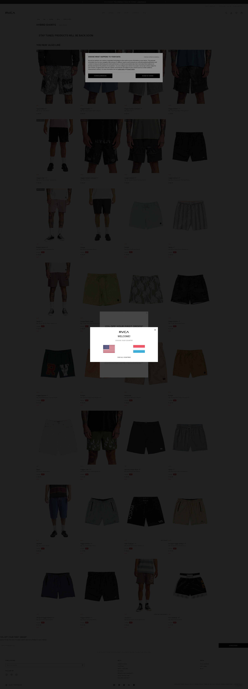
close (155, 330)
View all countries (124, 357)
